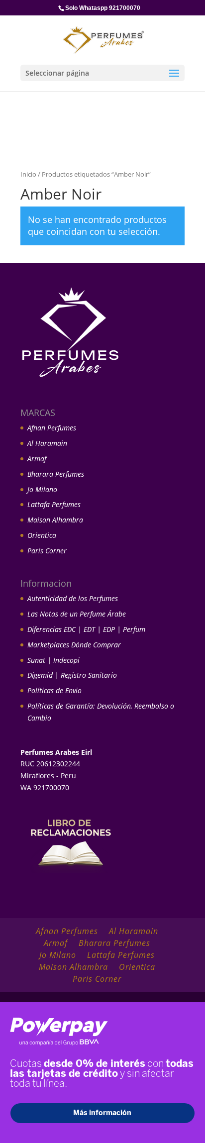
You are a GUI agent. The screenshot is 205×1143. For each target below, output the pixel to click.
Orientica (41, 535)
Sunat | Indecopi (53, 660)
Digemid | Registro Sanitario (72, 675)
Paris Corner (47, 550)
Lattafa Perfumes (54, 504)
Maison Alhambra (55, 519)
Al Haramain (47, 443)
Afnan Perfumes (51, 427)
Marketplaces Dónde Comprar (74, 644)
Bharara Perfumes (55, 474)
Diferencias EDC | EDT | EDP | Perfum (86, 629)
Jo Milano (42, 489)
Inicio (28, 174)
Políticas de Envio (54, 690)
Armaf (36, 458)
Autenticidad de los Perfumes (72, 598)
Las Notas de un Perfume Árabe (76, 614)
